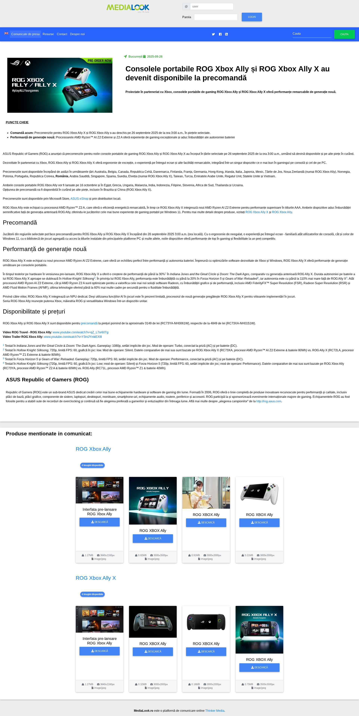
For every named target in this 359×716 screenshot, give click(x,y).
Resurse (48, 34)
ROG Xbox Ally (282, 212)
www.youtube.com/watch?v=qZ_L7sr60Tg (80, 332)
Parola (186, 17)
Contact (62, 34)
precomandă (89, 323)
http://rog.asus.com (268, 401)
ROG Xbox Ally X (257, 212)
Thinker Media (214, 710)
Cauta (344, 34)
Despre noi (77, 34)
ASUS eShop (79, 198)
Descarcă (101, 522)
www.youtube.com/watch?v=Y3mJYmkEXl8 (73, 336)
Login (252, 17)
